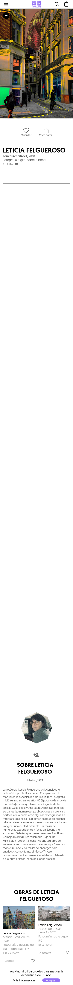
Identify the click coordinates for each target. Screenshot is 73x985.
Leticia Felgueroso (34, 150)
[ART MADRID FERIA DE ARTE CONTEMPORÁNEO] (36, 4)
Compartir (45, 135)
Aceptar (51, 980)
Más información (24, 980)
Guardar (26, 135)
